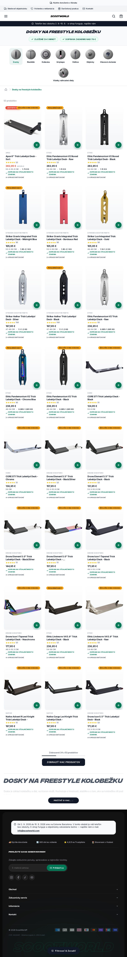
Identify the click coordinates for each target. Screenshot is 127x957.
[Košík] (121, 16)
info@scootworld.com (28, 830)
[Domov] (6, 89)
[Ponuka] (5, 16)
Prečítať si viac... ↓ (63, 800)
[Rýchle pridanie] (36, 145)
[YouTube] (32, 877)
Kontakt (12, 914)
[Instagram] (11, 877)
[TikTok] (25, 877)
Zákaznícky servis (18, 897)
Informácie (14, 906)
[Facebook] (18, 877)
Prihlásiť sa (58, 868)
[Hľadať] (113, 16)
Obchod (12, 889)
